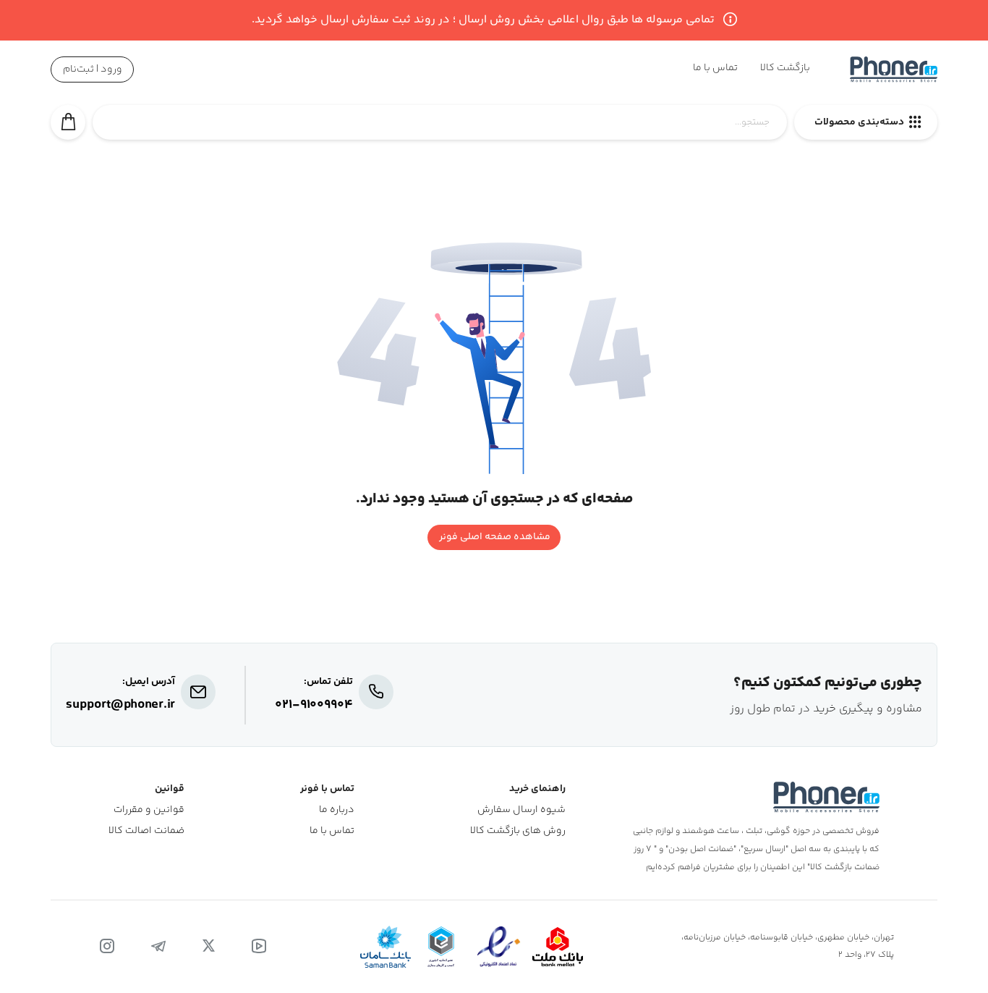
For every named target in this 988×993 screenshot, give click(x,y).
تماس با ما (332, 831)
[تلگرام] (158, 946)
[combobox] (440, 130)
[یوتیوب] (259, 946)
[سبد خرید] (68, 122)
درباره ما (336, 810)
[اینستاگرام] (107, 946)
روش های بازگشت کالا (518, 831)
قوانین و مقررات (149, 810)
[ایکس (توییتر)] (209, 946)
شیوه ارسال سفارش (521, 810)
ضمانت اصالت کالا (146, 831)
